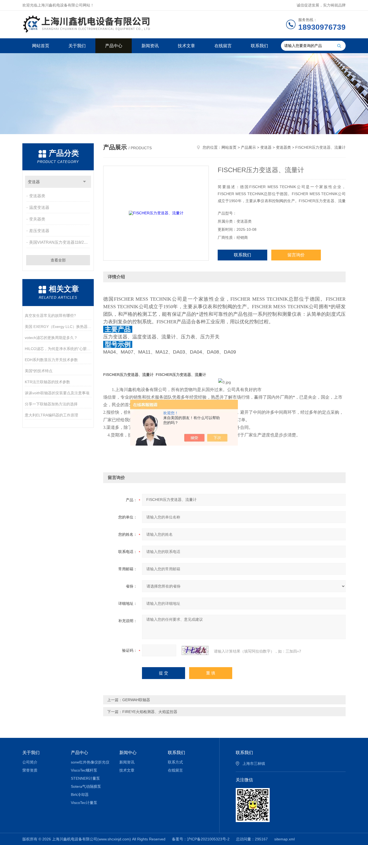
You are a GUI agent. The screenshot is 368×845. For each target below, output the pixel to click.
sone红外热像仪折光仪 (90, 762)
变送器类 (37, 196)
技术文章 (186, 45)
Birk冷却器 (80, 794)
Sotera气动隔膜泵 (86, 786)
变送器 (34, 181)
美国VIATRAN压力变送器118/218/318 (60, 242)
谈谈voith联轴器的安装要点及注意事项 (57, 393)
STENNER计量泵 (85, 778)
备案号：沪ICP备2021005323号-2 (201, 839)
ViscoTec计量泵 (84, 802)
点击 (84, 182)
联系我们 (259, 45)
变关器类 (37, 219)
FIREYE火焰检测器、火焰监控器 (149, 712)
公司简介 (29, 762)
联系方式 (175, 762)
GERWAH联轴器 (136, 700)
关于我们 (77, 45)
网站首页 (40, 45)
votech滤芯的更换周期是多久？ (51, 337)
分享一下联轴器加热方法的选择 (51, 404)
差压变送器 (39, 230)
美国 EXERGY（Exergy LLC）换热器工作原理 (58, 326)
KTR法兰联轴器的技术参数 (47, 382)
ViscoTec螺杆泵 (84, 770)
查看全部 (58, 260)
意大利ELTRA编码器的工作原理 (51, 415)
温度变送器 (39, 207)
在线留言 (223, 45)
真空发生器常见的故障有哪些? (50, 315)
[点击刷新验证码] (195, 650)
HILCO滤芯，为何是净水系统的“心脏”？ (58, 349)
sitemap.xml (284, 839)
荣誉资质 (29, 770)
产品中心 (113, 45)
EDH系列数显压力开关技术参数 (51, 360)
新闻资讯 (150, 45)
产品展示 (248, 147)
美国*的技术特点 (39, 371)
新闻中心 (128, 752)
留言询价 (296, 255)
